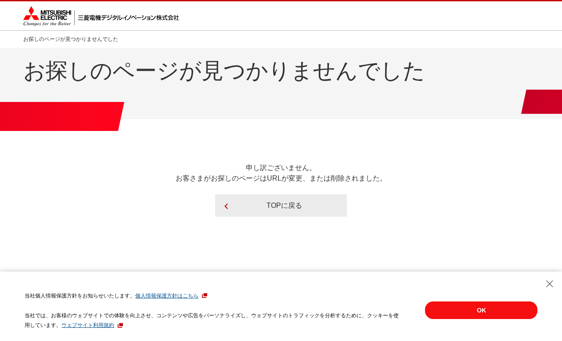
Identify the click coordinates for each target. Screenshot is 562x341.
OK (481, 310)
